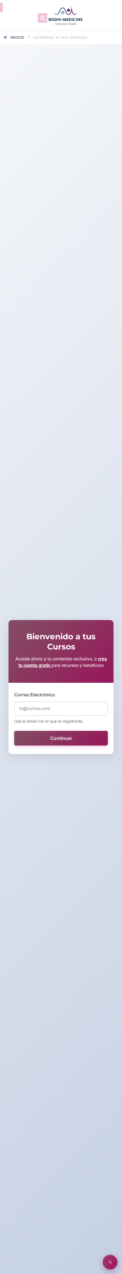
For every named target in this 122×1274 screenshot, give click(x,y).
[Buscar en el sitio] (110, 1262)
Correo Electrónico (34, 694)
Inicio (17, 37)
